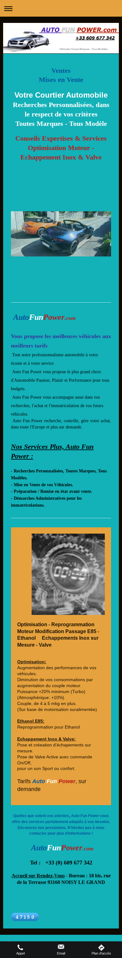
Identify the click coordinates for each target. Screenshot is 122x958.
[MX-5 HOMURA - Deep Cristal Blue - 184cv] (61, 252)
